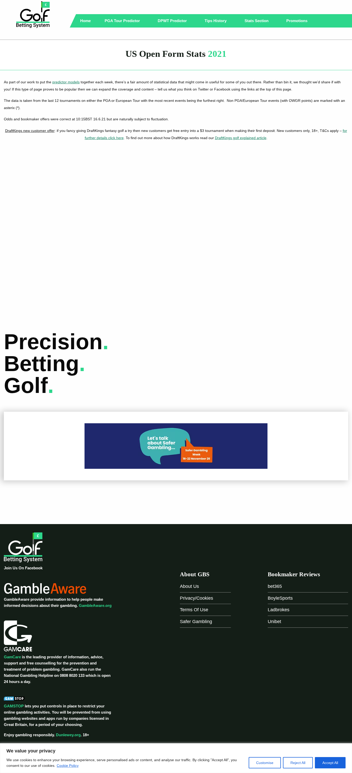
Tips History (216, 21)
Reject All (297, 763)
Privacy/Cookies (196, 598)
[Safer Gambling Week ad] (176, 445)
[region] (176, 758)
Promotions (297, 21)
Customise (264, 763)
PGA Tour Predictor (123, 21)
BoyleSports (280, 598)
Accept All (330, 763)
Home (85, 21)
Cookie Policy (68, 765)
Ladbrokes (278, 609)
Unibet (274, 621)
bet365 (275, 586)
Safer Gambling (196, 621)
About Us (189, 586)
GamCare (12, 657)
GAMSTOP (14, 706)
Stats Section (257, 21)
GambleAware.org (95, 605)
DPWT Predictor (173, 21)
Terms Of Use (194, 609)
